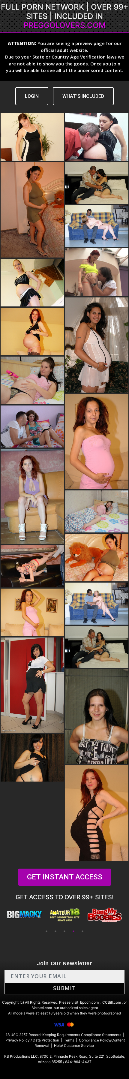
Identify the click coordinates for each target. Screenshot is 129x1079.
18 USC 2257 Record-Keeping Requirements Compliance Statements (63, 1034)
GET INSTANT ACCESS (64, 877)
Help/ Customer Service (74, 1045)
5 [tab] (83, 931)
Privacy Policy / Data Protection (32, 1040)
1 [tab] (47, 931)
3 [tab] (65, 931)
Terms (69, 1040)
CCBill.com (111, 1002)
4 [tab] (73, 931)
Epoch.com (89, 1002)
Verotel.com (42, 1007)
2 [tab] (55, 931)
